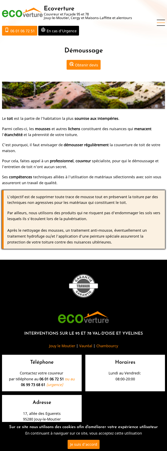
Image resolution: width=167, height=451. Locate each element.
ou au (57, 378)
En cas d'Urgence (59, 30)
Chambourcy (107, 345)
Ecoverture (59, 9)
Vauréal (85, 345)
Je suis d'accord (83, 444)
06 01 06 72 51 (19, 30)
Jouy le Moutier (62, 345)
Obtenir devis (83, 64)
